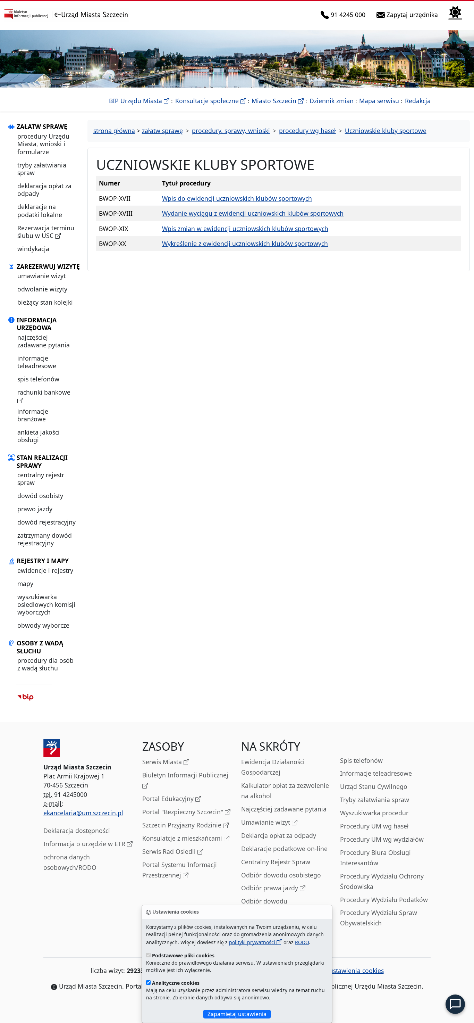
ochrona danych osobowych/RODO (69, 862)
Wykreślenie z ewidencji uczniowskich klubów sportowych (245, 243)
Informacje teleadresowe (376, 773)
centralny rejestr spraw (40, 479)
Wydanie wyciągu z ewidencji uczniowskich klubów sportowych (253, 213)
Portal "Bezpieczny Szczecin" (183, 812)
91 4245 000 (348, 14)
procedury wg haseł (307, 130)
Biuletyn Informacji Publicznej (185, 775)
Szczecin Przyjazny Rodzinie (182, 825)
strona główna (114, 130)
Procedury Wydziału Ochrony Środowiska (382, 881)
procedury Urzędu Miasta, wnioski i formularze (43, 144)
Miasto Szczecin (278, 101)
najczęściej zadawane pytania (43, 341)
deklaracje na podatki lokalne (39, 210)
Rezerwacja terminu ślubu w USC (45, 232)
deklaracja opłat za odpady (44, 190)
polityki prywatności (253, 942)
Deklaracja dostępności (76, 830)
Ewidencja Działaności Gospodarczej (273, 767)
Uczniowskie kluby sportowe (385, 130)
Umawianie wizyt (266, 822)
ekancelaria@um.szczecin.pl (83, 813)
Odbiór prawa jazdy (270, 888)
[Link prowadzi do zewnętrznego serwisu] (25, 696)
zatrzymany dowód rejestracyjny (44, 539)
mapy (25, 583)
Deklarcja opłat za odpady (278, 835)
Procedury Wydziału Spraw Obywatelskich (378, 917)
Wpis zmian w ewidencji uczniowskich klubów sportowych (245, 228)
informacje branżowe (32, 415)
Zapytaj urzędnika (413, 14)
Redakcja (418, 101)
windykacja (33, 249)
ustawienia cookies (356, 970)
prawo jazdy (34, 509)
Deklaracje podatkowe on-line (284, 848)
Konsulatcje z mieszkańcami (183, 838)
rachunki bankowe (43, 392)
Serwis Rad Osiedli (169, 851)
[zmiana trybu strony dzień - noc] (455, 12)
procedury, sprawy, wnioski (231, 130)
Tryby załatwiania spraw (374, 799)
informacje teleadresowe (36, 362)
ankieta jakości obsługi (38, 436)
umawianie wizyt (41, 276)
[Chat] (455, 1004)
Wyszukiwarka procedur (374, 813)
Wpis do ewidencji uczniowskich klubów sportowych (237, 198)
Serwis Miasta (163, 762)
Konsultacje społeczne (210, 101)
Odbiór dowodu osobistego (281, 875)
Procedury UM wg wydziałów (382, 839)
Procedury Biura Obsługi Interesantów (375, 857)
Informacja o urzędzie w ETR (85, 844)
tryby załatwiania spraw (41, 169)
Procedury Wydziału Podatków (384, 900)
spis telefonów (38, 379)
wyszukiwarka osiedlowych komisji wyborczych (46, 605)
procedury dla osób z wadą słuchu (45, 664)
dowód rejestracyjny (46, 522)
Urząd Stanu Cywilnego (373, 786)
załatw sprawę (162, 130)
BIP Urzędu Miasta (139, 101)
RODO (302, 942)
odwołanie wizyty (42, 289)
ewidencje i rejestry (45, 570)
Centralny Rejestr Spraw (275, 862)
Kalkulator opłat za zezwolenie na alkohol (285, 790)
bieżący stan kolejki (45, 302)
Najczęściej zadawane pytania (284, 809)
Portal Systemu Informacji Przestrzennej (179, 869)
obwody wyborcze (43, 625)
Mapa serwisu (379, 101)
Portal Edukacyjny (168, 798)
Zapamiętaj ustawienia (237, 1014)
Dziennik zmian (332, 101)
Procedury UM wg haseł (374, 826)
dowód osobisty (40, 496)
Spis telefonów (361, 760)
